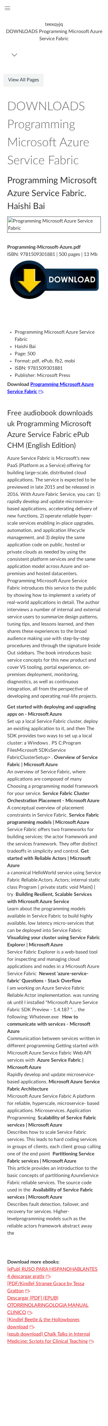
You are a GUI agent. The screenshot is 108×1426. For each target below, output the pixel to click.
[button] (54, 31)
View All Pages (23, 79)
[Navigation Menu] (15, 55)
